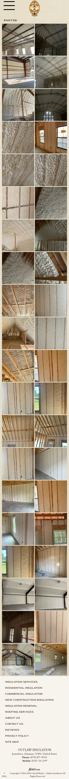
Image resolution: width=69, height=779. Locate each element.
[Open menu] (9, 5)
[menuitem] (34, 682)
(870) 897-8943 (38, 757)
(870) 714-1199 (39, 761)
